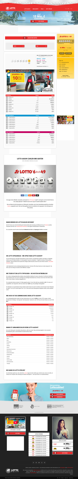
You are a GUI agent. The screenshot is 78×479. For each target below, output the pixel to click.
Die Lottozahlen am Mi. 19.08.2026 (41, 444)
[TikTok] (70, 8)
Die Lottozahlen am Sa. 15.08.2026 (41, 447)
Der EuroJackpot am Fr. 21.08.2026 (41, 442)
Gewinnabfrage (33, 472)
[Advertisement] (39, 29)
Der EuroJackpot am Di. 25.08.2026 (41, 438)
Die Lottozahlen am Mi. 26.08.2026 (41, 436)
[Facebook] (65, 8)
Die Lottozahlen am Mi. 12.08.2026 (41, 451)
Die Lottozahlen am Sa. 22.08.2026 (41, 440)
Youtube (46, 225)
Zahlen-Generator (36, 470)
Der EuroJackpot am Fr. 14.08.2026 (41, 449)
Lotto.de (25, 373)
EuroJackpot (62, 467)
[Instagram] (66, 8)
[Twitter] (71, 8)
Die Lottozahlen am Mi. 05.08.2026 (41, 455)
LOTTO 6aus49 (32, 200)
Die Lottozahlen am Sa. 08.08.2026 (41, 453)
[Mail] (68, 8)
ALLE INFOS (62, 53)
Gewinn (8, 206)
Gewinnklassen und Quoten (42, 66)
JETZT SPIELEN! (68, 53)
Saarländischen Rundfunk (21, 226)
